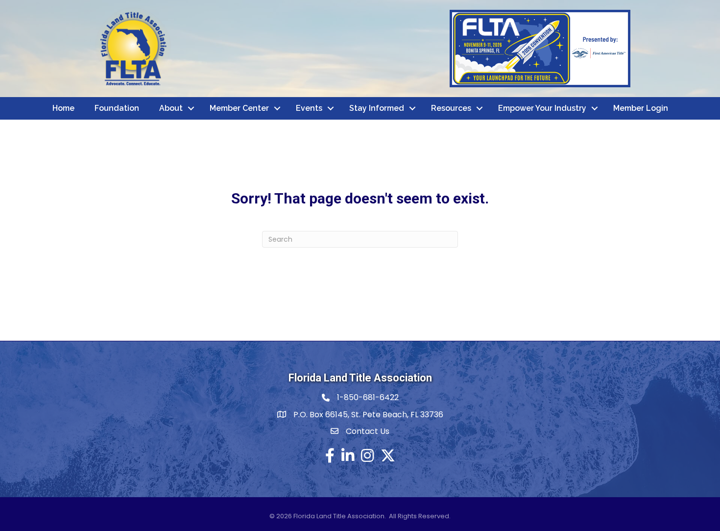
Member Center (239, 108)
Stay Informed (376, 108)
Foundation (117, 108)
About (171, 108)
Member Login (640, 108)
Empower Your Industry (542, 108)
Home (63, 108)
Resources (451, 108)
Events (309, 108)
